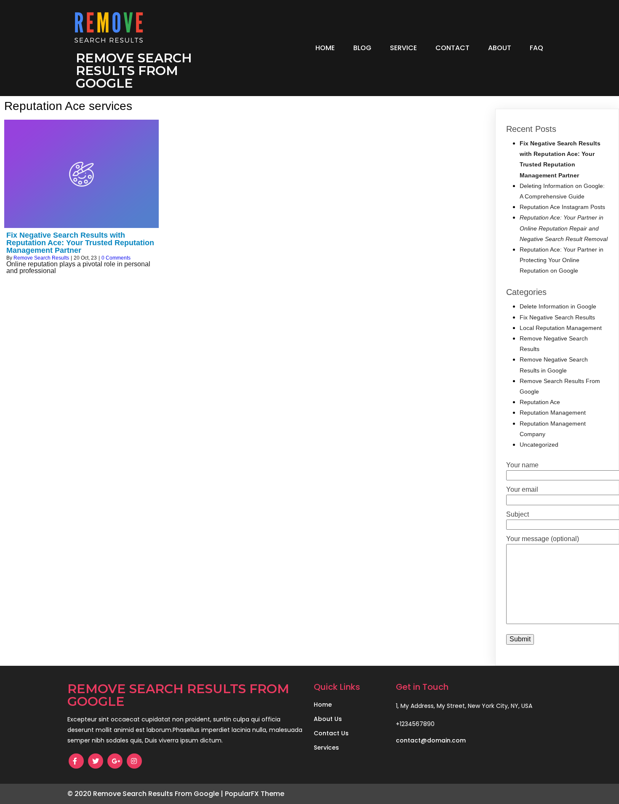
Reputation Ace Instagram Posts (562, 207)
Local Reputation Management (561, 327)
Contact (452, 48)
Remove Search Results (41, 258)
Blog (362, 48)
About (499, 48)
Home (325, 48)
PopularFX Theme (254, 794)
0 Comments (116, 258)
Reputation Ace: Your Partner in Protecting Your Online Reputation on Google (561, 260)
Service (403, 48)
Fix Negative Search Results (557, 317)
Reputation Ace (540, 402)
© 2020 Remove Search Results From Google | (146, 794)
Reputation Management (553, 412)
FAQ (536, 48)
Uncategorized (539, 444)
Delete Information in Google (558, 306)
